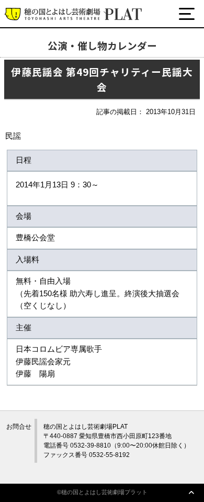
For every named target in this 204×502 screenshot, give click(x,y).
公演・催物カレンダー (62, 53)
